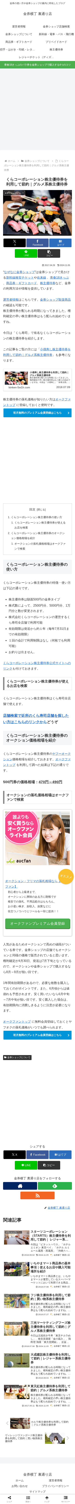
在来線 (41, 277)
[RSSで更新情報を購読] (37, 1195)
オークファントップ (17, 1021)
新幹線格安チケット (20, 277)
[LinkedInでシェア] (29, 1179)
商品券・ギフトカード (21, 283)
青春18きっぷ (59, 277)
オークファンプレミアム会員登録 (37, 923)
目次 (32, 509)
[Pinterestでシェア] (62, 1169)
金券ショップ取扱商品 (55, 299)
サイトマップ (37, 1491)
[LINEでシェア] (46, 1169)
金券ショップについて (18, 1057)
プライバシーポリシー (55, 1486)
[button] (49, 253)
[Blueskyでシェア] (46, 1158)
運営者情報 (10, 299)
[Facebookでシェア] (12, 1169)
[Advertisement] (37, 110)
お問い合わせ (20, 1486)
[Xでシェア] (12, 1158)
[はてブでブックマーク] (29, 1169)
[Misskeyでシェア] (62, 1158)
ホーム (20, 1480)
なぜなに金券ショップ (19, 272)
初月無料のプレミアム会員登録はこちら (37, 412)
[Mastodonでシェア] (29, 1158)
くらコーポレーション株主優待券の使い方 (36, 517)
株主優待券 (47, 283)
